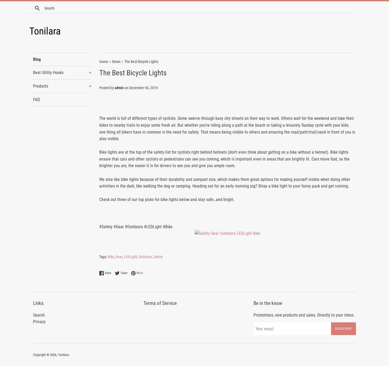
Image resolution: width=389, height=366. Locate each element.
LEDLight (130, 257)
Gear (119, 257)
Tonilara (63, 355)
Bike (111, 257)
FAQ (36, 99)
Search (39, 315)
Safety (158, 257)
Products (62, 86)
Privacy (39, 321)
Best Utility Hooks (62, 72)
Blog (37, 59)
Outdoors (145, 257)
